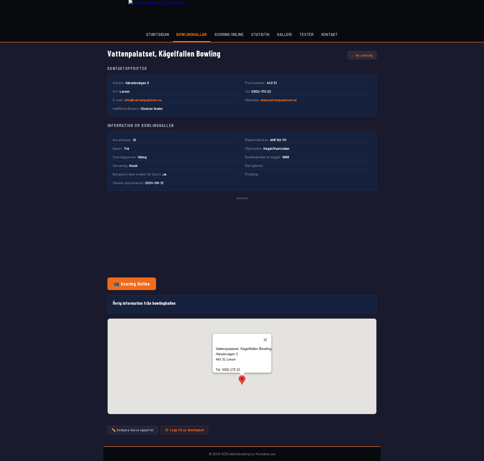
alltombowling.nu (241, 454)
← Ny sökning (362, 55)
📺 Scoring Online (131, 284)
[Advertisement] (242, 236)
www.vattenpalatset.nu (278, 100)
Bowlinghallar (191, 34)
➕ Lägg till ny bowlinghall (184, 430)
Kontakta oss (266, 454)
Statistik (260, 34)
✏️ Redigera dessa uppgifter (133, 430)
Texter (306, 34)
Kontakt (329, 34)
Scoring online (229, 34)
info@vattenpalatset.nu (143, 100)
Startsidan (157, 34)
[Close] (265, 340)
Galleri (284, 34)
